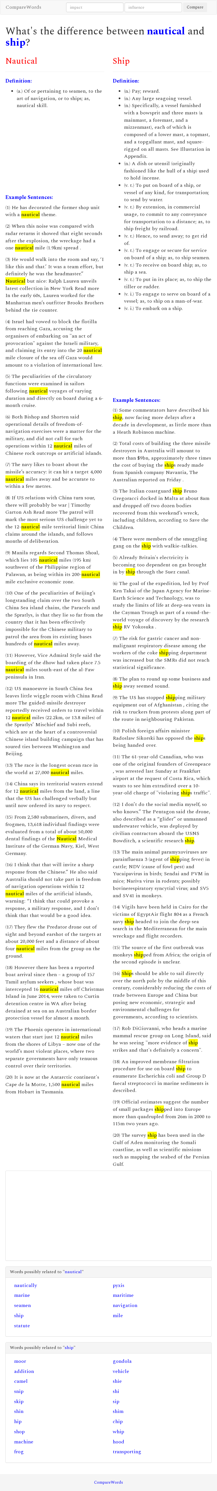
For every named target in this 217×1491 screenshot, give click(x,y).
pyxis (118, 1285)
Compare (195, 7)
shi (116, 1391)
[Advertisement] (54, 151)
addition (24, 1371)
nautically (25, 1285)
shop (19, 1431)
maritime (123, 1295)
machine (23, 1442)
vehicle (121, 1371)
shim (118, 1411)
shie (117, 1381)
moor (20, 1361)
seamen (22, 1305)
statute (22, 1326)
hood (118, 1442)
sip (116, 1401)
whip (118, 1431)
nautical (166, 31)
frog (19, 1451)
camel (21, 1381)
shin (18, 1411)
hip (17, 1421)
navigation (125, 1305)
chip (118, 1421)
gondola (122, 1361)
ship (15, 42)
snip (18, 1391)
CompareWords (23, 7)
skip (18, 1401)
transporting (127, 1451)
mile (118, 1315)
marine (22, 1295)
